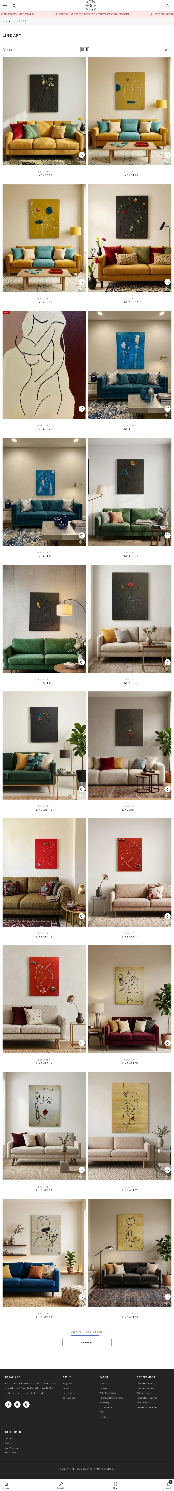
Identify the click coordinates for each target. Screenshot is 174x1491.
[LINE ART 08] (44, 619)
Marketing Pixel (105, 1468)
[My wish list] (167, 5)
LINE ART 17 (130, 1190)
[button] (82, 49)
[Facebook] (8, 1404)
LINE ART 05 (130, 428)
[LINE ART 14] (44, 999)
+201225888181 (91, 14)
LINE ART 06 (44, 555)
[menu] (5, 6)
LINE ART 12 (44, 936)
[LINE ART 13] (129, 872)
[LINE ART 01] (129, 111)
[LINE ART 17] (129, 1126)
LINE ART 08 (44, 682)
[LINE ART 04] (44, 111)
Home (6, 21)
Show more (87, 1342)
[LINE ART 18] (44, 1253)
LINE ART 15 (130, 1063)
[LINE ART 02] (44, 238)
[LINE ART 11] (129, 745)
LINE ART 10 (44, 809)
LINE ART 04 (44, 175)
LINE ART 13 (130, 936)
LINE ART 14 (44, 1063)
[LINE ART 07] (129, 492)
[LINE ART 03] (129, 238)
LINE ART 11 (130, 809)
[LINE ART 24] (44, 365)
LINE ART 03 (130, 302)
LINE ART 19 (130, 1317)
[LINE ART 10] (44, 745)
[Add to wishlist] (82, 155)
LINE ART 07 (130, 555)
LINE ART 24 (44, 428)
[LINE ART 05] (129, 365)
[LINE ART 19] (129, 1253)
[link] (61, 1485)
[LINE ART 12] (44, 872)
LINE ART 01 (130, 175)
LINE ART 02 (44, 302)
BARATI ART (44, 171)
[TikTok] (26, 1404)
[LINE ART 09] (129, 619)
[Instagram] (17, 1404)
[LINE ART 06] (44, 492)
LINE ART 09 (130, 682)
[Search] (14, 6)
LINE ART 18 (44, 1317)
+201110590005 (73, 14)
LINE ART (20, 21)
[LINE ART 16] (44, 1126)
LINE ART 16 (44, 1190)
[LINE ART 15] (129, 999)
